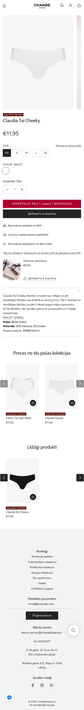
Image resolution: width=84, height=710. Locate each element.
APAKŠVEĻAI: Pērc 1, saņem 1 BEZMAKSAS (42, 203)
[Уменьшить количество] (7, 189)
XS (7, 152)
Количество (12, 181)
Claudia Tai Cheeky (17, 512)
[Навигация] (4, 6)
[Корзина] (79, 6)
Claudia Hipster (54, 418)
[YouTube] (51, 685)
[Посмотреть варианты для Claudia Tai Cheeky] (33, 497)
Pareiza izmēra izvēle (68, 145)
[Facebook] (33, 685)
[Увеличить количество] (22, 189)
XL (45, 152)
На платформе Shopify (42, 705)
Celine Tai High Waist (18, 418)
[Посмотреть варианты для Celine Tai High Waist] (33, 403)
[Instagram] (42, 685)
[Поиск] (62, 6)
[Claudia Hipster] (61, 387)
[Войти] (70, 6)
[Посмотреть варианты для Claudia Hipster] (72, 403)
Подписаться (42, 615)
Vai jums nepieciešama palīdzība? (28, 234)
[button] (4, 383)
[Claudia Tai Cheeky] (22, 481)
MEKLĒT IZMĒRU (13, 317)
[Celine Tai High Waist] (22, 387)
